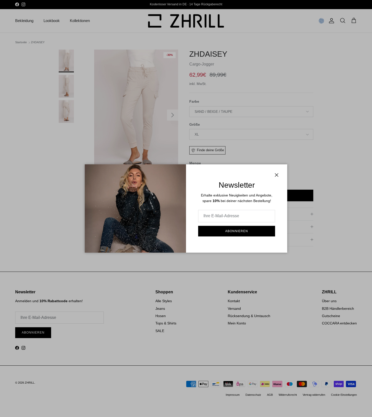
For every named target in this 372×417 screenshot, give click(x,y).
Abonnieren (236, 231)
